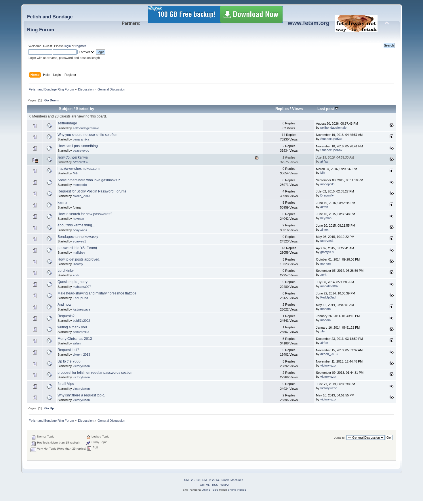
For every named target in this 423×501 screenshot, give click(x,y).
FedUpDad (80, 298)
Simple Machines (232, 479)
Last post (326, 109)
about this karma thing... (76, 225)
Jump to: (340, 437)
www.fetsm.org (308, 23)
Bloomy (78, 264)
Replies (282, 109)
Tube (214, 489)
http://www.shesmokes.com (79, 169)
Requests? (66, 316)
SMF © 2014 (210, 479)
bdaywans (80, 230)
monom (325, 263)
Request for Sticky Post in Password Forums (92, 191)
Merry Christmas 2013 (75, 339)
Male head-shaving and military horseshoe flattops (97, 293)
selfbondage (67, 123)
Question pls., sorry (72, 282)
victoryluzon (81, 366)
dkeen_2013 (81, 196)
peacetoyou (81, 150)
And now (64, 304)
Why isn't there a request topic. (81, 395)
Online (206, 489)
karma (62, 203)
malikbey (79, 252)
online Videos (237, 489)
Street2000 (80, 162)
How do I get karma (73, 157)
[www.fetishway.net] (356, 29)
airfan (324, 161)
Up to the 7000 (69, 361)
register (80, 46)
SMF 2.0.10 (192, 479)
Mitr (75, 173)
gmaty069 (327, 252)
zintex (324, 229)
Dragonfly (327, 195)
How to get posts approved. (79, 259)
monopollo (80, 184)
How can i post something (78, 146)
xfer (323, 331)
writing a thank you (72, 327)
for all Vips (66, 384)
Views (297, 109)
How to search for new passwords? (85, 214)
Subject (66, 109)
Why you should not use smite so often (87, 135)
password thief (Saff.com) (77, 248)
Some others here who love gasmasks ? (89, 180)
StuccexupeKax (331, 138)
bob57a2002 (81, 320)
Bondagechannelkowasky (78, 237)
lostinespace (81, 309)
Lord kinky (66, 271)
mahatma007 (82, 286)
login (67, 46)
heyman (78, 218)
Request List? (68, 350)
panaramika (81, 139)
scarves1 (79, 241)
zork (76, 275)
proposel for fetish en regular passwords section (95, 373)
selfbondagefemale (86, 128)
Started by (85, 109)
